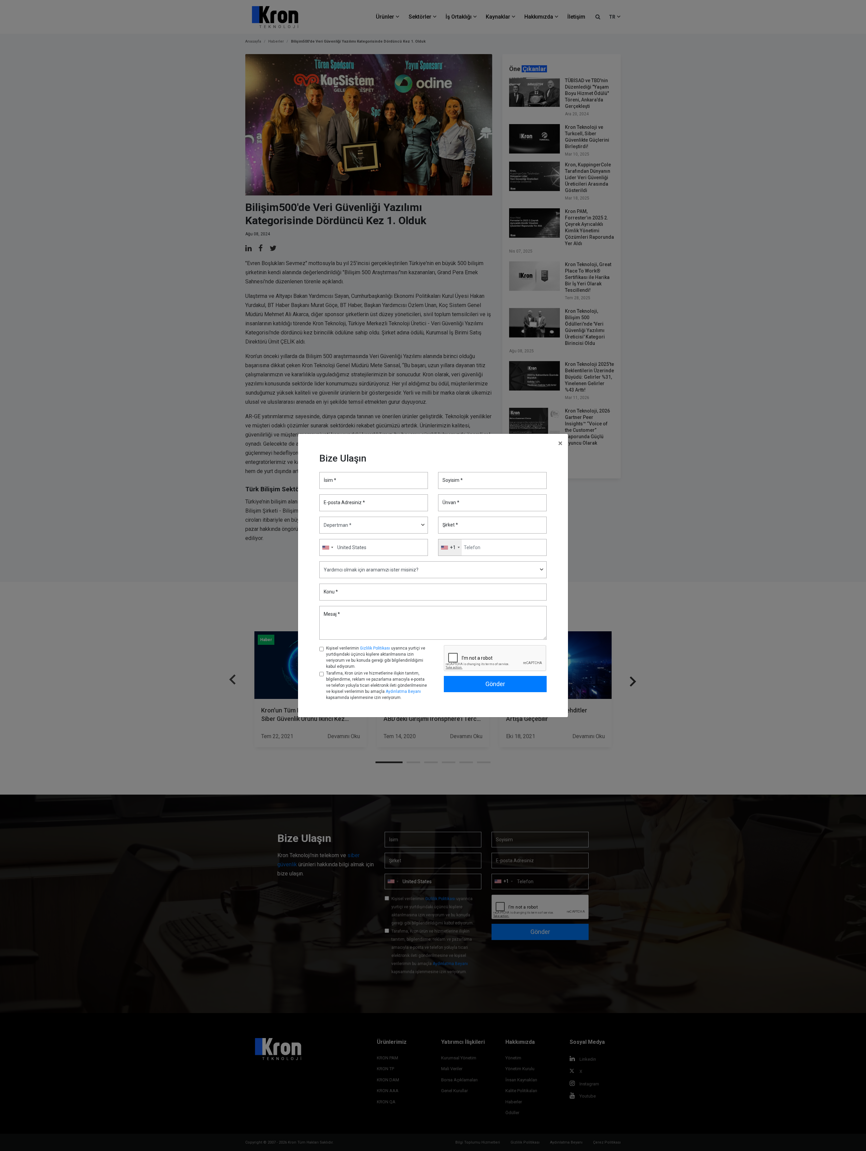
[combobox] (450, 547)
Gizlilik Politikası (375, 648)
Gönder (495, 683)
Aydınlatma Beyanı (403, 691)
